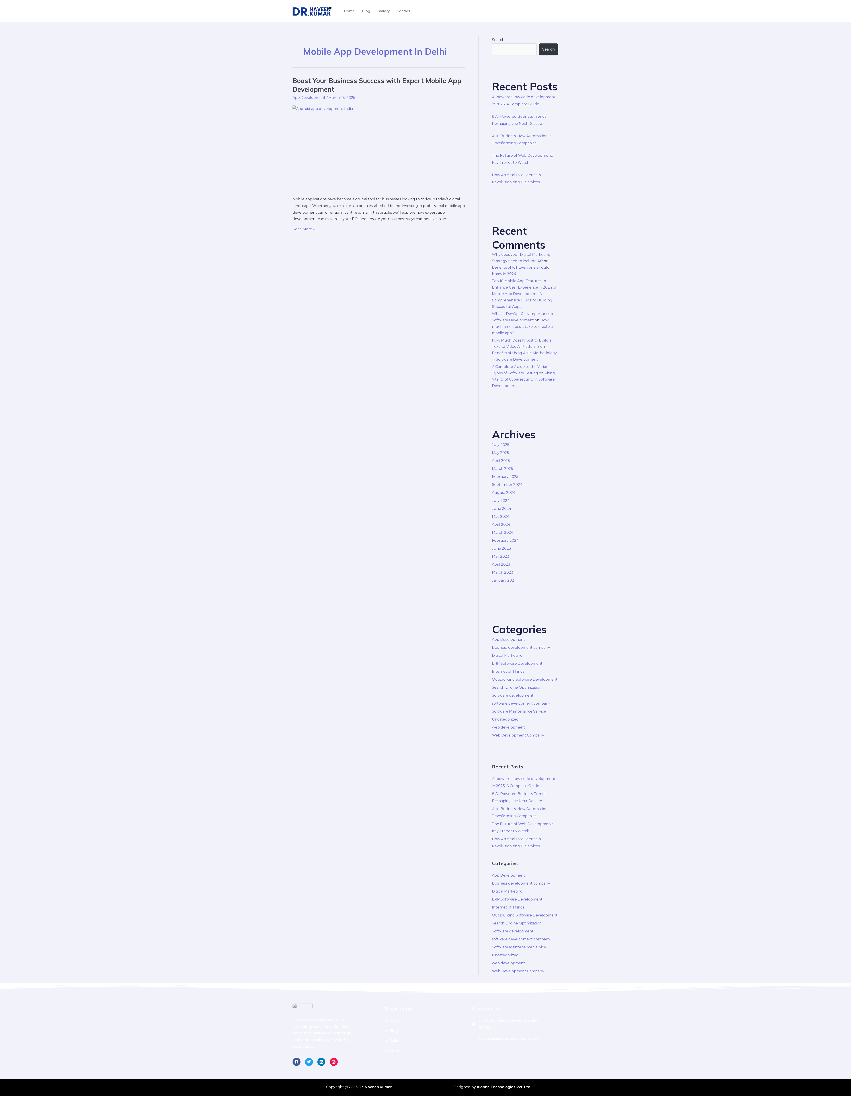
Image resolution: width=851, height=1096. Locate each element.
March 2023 (502, 572)
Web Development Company (518, 735)
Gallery (383, 11)
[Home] (425, 1021)
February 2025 (505, 477)
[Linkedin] (321, 1062)
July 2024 (500, 500)
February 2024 (505, 540)
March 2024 (502, 532)
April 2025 (501, 461)
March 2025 (502, 469)
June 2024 (501, 508)
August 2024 (503, 492)
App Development (309, 98)
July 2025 (500, 445)
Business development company (521, 647)
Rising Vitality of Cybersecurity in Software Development (523, 379)
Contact (403, 11)
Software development (512, 695)
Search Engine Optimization (517, 687)
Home (349, 11)
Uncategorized (505, 719)
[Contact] (425, 1051)
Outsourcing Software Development (525, 679)
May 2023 (500, 556)
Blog (366, 11)
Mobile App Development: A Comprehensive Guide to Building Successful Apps (522, 300)
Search (498, 40)
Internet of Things (508, 671)
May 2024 (500, 516)
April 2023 (501, 564)
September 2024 (507, 485)
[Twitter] (309, 1062)
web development (508, 727)
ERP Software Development (517, 663)
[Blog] (425, 1031)
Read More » (304, 229)
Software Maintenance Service (519, 711)
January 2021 (503, 580)
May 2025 (500, 453)
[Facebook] (297, 1062)
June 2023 (501, 548)
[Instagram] (334, 1062)
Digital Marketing (507, 655)
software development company (521, 703)
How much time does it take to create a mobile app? (522, 326)
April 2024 (501, 524)
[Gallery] (425, 1041)
